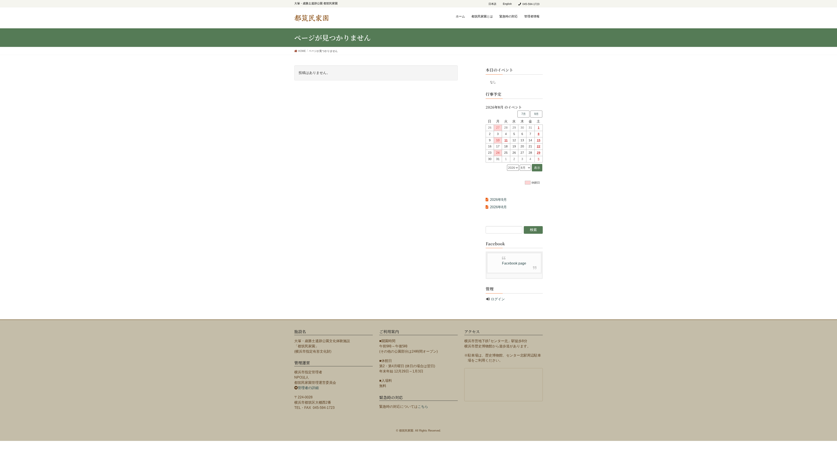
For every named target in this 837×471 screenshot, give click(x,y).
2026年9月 (498, 199)
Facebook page (514, 263)
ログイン (498, 299)
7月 (523, 114)
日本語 (492, 3)
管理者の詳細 (308, 388)
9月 (536, 114)
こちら (423, 406)
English (507, 3)
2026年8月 (498, 207)
